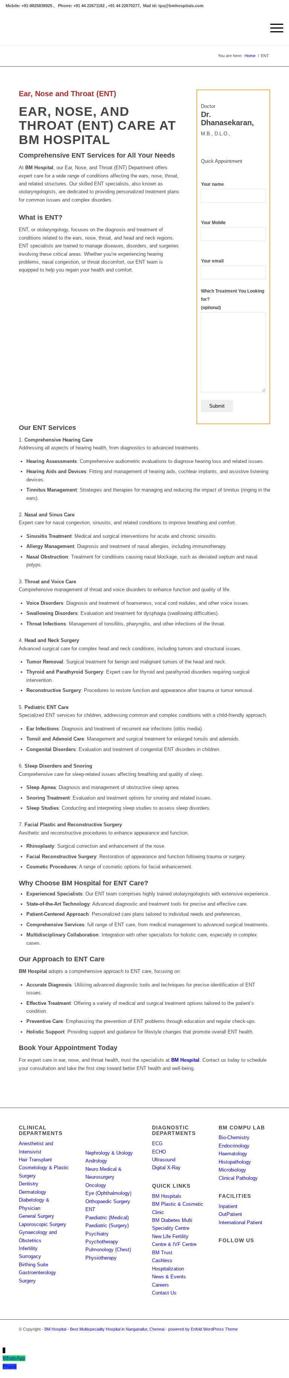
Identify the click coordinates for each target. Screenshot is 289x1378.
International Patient (240, 1222)
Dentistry (28, 1184)
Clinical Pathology (238, 1178)
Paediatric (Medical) (107, 1217)
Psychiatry (97, 1234)
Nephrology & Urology (109, 1153)
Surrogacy (30, 1256)
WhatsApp (14, 1358)
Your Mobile (213, 222)
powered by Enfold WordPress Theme (203, 1329)
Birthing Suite (33, 1264)
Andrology (96, 1161)
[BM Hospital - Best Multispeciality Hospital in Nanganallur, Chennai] (62, 28)
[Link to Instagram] (253, 1337)
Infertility (28, 1248)
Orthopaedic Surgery (107, 1201)
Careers (160, 1285)
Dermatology (32, 1192)
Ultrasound (163, 1159)
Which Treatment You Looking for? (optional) (232, 299)
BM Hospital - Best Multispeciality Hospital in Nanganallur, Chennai (104, 1329)
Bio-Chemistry (234, 1137)
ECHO (159, 1152)
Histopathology (235, 1162)
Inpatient (228, 1206)
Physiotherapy (101, 1258)
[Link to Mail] (264, 1337)
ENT (106, 94)
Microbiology (232, 1170)
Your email (212, 261)
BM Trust (162, 1252)
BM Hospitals (166, 1196)
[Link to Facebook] (242, 1337)
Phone (10, 1366)
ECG (157, 1143)
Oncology (95, 1185)
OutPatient (230, 1214)
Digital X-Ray (166, 1167)
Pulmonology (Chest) (108, 1249)
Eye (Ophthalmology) (108, 1193)
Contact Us (164, 1293)
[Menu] (273, 28)
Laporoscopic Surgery (42, 1224)
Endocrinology (234, 1146)
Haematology (233, 1153)
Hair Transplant (35, 1159)
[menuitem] (273, 28)
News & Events (169, 1276)
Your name (212, 184)
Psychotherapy (101, 1241)
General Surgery (36, 1216)
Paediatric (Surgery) (107, 1225)
